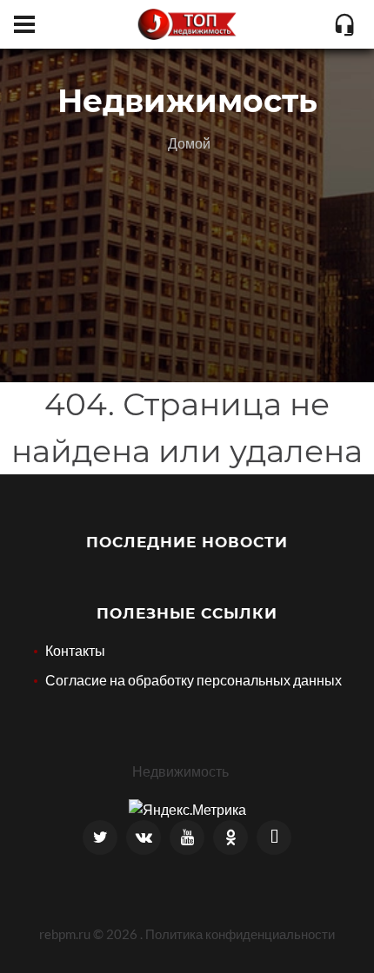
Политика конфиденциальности (240, 934)
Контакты (75, 650)
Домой (189, 143)
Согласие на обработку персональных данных (193, 680)
